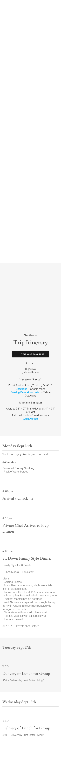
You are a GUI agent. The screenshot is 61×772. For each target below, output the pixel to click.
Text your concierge (32, 354)
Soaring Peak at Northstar (25, 392)
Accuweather (30, 418)
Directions (21, 388)
